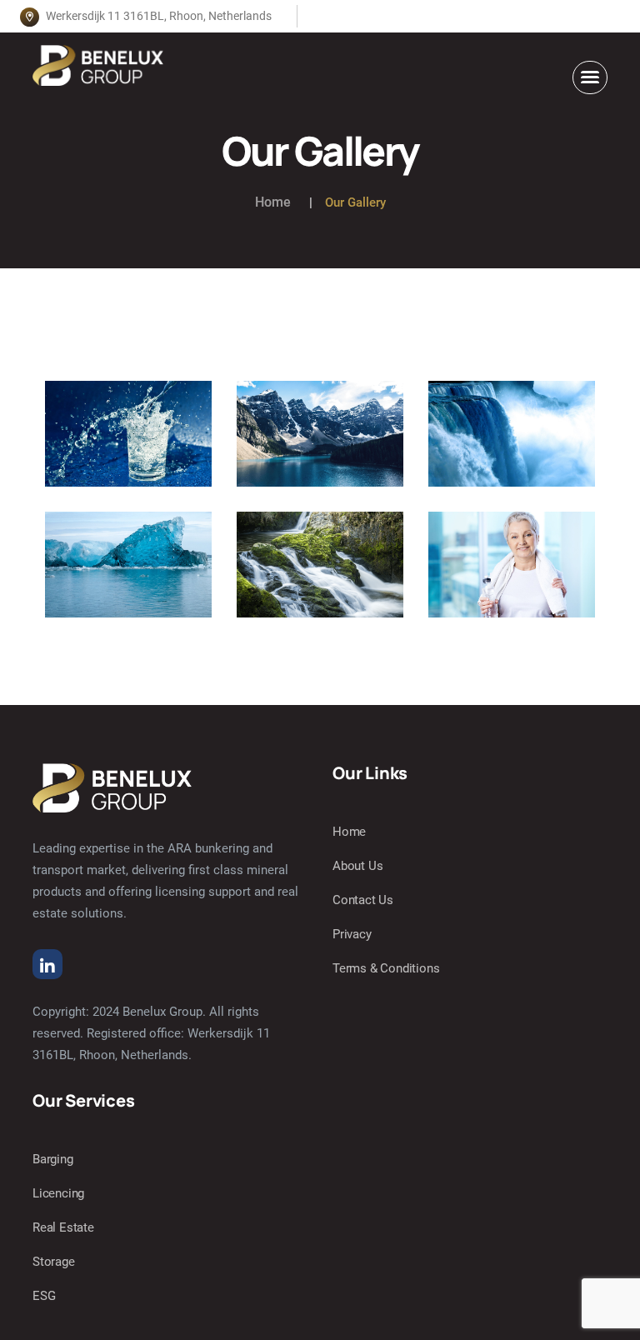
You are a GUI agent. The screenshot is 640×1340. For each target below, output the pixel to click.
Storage (53, 1261)
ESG (43, 1295)
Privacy (352, 934)
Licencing (58, 1193)
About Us (357, 865)
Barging (52, 1159)
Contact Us (362, 900)
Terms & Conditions (385, 968)
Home (273, 202)
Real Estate (63, 1227)
